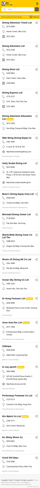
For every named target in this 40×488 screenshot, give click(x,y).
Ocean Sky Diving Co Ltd (15, 280)
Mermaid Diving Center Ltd (16, 214)
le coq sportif (9, 367)
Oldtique (6, 346)
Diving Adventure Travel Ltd (17, 22)
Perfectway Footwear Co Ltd (17, 395)
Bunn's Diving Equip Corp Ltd (18, 194)
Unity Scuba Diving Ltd (14, 163)
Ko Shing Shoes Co (12, 437)
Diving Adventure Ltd (13, 46)
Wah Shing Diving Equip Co (16, 138)
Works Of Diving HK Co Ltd (16, 259)
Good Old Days (10, 457)
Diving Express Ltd (12, 92)
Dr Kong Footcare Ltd (13, 298)
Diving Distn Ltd (10, 69)
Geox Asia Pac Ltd (12, 322)
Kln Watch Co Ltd (11, 416)
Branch (10, 119)
